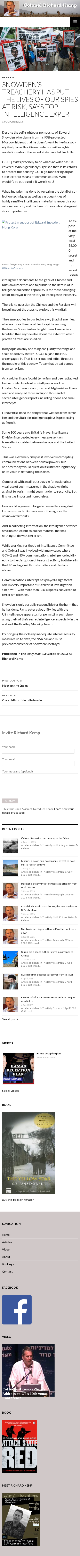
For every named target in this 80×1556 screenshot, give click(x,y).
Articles (8, 77)
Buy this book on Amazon (18, 1199)
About (6, 1256)
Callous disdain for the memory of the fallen (45, 838)
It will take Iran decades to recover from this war (47, 974)
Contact (7, 1271)
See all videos (10, 1090)
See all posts (10, 1019)
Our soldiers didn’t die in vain (22, 698)
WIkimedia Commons (12, 268)
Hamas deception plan (49, 1053)
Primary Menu (75, 22)
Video (6, 1249)
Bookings (8, 1264)
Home (6, 1234)
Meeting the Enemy (15, 683)
